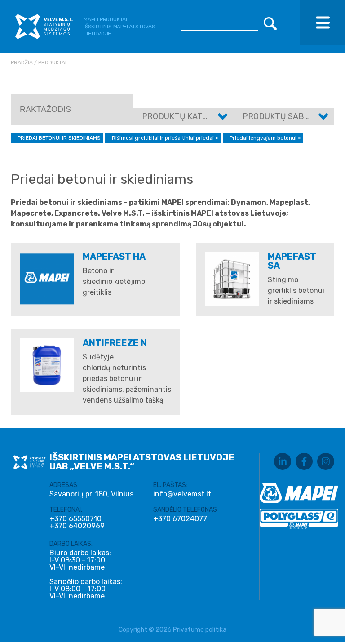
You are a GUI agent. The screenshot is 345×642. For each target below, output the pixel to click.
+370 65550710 (75, 518)
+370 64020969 (77, 526)
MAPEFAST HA (114, 256)
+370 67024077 (180, 518)
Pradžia (22, 62)
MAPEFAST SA (292, 261)
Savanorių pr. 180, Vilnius (91, 494)
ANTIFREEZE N (115, 342)
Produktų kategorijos (191, 116)
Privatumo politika (199, 629)
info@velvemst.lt (182, 494)
